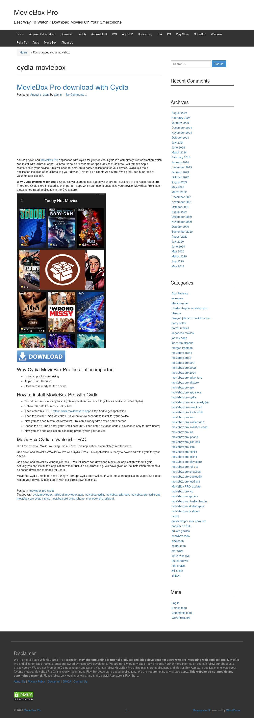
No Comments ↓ (76, 94)
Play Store (182, 34)
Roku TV (21, 42)
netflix (175, 516)
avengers (177, 298)
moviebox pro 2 (181, 358)
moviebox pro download (187, 407)
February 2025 (181, 118)
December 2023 (182, 167)
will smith (177, 570)
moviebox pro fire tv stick (187, 412)
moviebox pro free (183, 417)
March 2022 (179, 192)
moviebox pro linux (183, 447)
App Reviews (180, 293)
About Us (67, 42)
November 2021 (182, 202)
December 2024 (182, 128)
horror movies (180, 328)
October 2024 (180, 137)
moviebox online (182, 353)
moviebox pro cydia (41, 490)
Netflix (82, 34)
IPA (160, 34)
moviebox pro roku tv (185, 467)
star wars (177, 551)
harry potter (179, 323)
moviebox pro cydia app (146, 494)
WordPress (233, 710)
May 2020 (178, 251)
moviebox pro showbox (186, 471)
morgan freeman (182, 348)
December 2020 (182, 217)
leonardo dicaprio (182, 343)
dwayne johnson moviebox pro (191, 318)
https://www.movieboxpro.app (71, 411)
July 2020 (178, 241)
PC (169, 34)
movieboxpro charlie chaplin (189, 501)
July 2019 (178, 261)
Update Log (145, 34)
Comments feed (182, 613)
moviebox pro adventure (187, 377)
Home (20, 34)
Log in (175, 603)
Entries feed (179, 608)
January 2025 (180, 123)
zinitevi (176, 575)
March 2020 (179, 256)
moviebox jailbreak (117, 494)
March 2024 (179, 152)
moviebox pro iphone (185, 437)
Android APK (99, 34)
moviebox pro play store (187, 462)
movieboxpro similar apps (188, 506)
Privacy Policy (36, 681)
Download (67, 34)
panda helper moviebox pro (189, 521)
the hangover (180, 561)
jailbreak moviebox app (68, 494)
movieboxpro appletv (185, 496)
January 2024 (180, 162)
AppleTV (127, 34)
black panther (180, 303)
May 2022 (178, 187)
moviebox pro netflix (184, 452)
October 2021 (180, 207)
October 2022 (180, 177)
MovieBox (50, 42)
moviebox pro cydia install (33, 498)
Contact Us (80, 681)
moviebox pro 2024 (184, 372)
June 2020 (178, 246)
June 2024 (178, 147)
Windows (216, 34)
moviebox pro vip (182, 491)
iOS (114, 34)
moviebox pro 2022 (184, 367)
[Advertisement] (89, 128)
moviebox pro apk (183, 387)
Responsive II (201, 710)
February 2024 (181, 157)
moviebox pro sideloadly (187, 476)
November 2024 (182, 132)
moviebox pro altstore (185, 382)
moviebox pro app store (186, 392)
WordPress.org (181, 618)
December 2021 (182, 197)
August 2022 (180, 182)
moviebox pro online (184, 457)
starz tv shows (181, 556)
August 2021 (180, 212)
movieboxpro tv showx (186, 511)
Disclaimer (54, 681)
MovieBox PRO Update (186, 486)
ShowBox (200, 34)
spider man (179, 546)
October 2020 (180, 227)
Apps (36, 42)
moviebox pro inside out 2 (188, 422)
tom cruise (178, 566)
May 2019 (178, 266)
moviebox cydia (94, 494)
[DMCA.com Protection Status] (24, 696)
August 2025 (180, 113)
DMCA (67, 681)
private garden (181, 531)
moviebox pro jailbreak (100, 498)
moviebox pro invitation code (190, 427)
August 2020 (180, 236)
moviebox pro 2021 (184, 363)
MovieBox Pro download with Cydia (72, 87)
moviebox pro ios (182, 432)
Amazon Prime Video (42, 34)
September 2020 (182, 231)
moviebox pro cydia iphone (68, 498)
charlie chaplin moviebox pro (190, 308)
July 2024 (178, 142)
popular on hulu (181, 526)
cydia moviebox (42, 494)
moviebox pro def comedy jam (191, 402)
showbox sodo (181, 536)
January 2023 (180, 172)
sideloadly (178, 541)
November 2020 (182, 222)
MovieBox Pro (36, 12)
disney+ (176, 313)
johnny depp (179, 338)
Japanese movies (183, 333)
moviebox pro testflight (186, 481)
